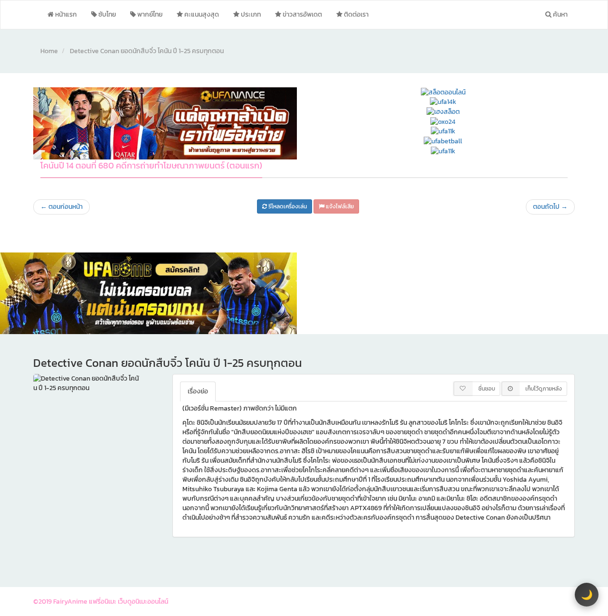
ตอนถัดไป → (550, 207)
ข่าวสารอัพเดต (301, 14)
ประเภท (250, 14)
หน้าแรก (65, 14)
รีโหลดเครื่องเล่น (287, 206)
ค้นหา (559, 14)
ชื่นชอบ (486, 388)
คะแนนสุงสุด (201, 14)
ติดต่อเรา (355, 14)
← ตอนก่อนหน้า (61, 207)
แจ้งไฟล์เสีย (339, 206)
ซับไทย (106, 14)
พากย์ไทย (149, 14)
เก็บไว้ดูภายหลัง (543, 388)
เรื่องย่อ (198, 391)
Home (49, 51)
